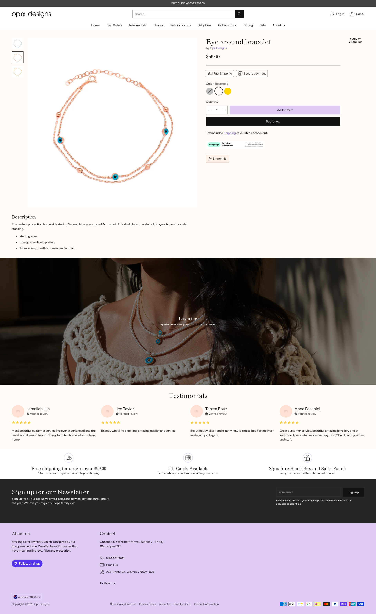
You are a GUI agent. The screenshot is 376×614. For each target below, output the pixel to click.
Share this (219, 158)
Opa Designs (218, 48)
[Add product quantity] (223, 110)
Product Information (206, 604)
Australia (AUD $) (27, 597)
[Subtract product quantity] (209, 110)
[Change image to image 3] (18, 71)
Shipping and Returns (123, 604)
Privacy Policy (147, 604)
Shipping (230, 133)
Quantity (212, 101)
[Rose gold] (218, 91)
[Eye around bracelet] (112, 122)
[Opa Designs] (31, 14)
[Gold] (227, 91)
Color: (217, 83)
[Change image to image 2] (18, 57)
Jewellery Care (182, 604)
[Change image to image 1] (18, 43)
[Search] (239, 14)
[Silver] (209, 91)
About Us (164, 604)
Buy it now (273, 121)
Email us (112, 565)
